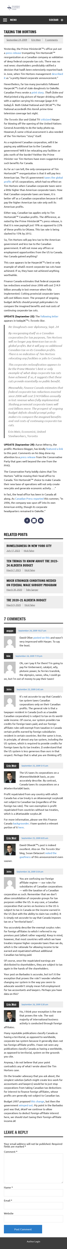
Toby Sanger (32, 589)
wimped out (26, 1105)
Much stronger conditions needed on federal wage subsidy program (31, 582)
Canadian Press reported (29, 498)
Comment (10, 1151)
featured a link (54, 448)
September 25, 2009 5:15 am (34, 765)
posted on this (41, 637)
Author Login (33, 1241)
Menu (13, 20)
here (21, 827)
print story (38, 92)
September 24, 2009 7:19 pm (28, 656)
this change (37, 1101)
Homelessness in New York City (29, 546)
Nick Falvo (29, 550)
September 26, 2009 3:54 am (30, 871)
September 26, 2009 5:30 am (34, 1004)
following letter (49, 316)
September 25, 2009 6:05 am (34, 838)
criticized (46, 119)
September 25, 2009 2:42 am (30, 689)
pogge (10, 630)
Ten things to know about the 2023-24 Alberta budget (32, 563)
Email (8, 1200)
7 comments (51, 39)
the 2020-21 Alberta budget (26, 600)
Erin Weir (36, 39)
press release (14, 52)
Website (8, 1213)
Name (8, 1187)
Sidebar (53, 20)
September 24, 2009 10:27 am (32, 630)
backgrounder (21, 823)
